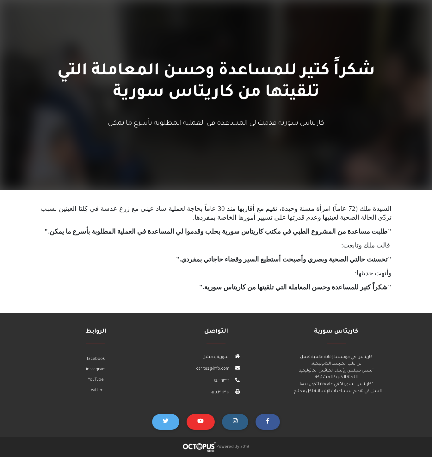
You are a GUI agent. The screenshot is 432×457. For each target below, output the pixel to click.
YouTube (96, 380)
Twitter (96, 390)
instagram (96, 369)
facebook (96, 359)
